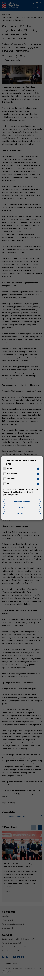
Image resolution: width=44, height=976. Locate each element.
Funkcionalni (12, 474)
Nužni (9, 469)
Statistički (11, 479)
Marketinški (11, 484)
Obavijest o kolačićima (23, 492)
